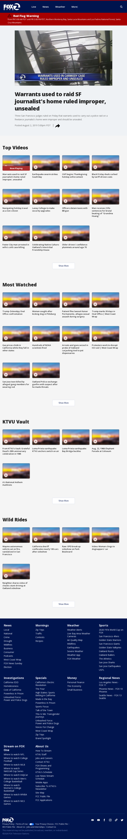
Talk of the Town (44, 710)
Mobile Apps (41, 782)
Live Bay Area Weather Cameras (78, 635)
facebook (104, 820)
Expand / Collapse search (121, 6)
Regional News (109, 678)
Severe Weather (75, 651)
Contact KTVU (42, 761)
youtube (98, 820)
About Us (41, 746)
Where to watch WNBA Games (15, 796)
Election (8, 667)
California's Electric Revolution (44, 684)
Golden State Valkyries (110, 647)
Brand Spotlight (43, 738)
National (8, 633)
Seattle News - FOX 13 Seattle (110, 697)
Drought (8, 640)
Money (72, 678)
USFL (101, 669)
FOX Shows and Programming (43, 767)
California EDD (11, 682)
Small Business (74, 689)
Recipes (39, 640)
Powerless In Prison (14, 693)
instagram (110, 820)
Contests (39, 637)
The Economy (74, 686)
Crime (7, 637)
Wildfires (8, 644)
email (92, 820)
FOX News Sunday (13, 663)
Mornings (42, 625)
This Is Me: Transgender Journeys (47, 715)
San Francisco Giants (109, 643)
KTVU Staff (40, 754)
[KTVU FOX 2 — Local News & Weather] (14, 6)
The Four (40, 688)
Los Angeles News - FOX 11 (109, 684)
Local (6, 629)
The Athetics (105, 658)
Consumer (9, 652)
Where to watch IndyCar (16, 774)
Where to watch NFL (14, 754)
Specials (40, 678)
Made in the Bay (43, 699)
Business (8, 648)
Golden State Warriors (110, 640)
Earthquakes (73, 647)
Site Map (39, 792)
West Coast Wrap (12, 659)
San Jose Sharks (107, 662)
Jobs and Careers (44, 758)
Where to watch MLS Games (14, 802)
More (74, 6)
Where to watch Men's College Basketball (15, 780)
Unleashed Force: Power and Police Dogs (15, 698)
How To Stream (43, 750)
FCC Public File (42, 796)
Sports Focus (42, 706)
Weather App (73, 654)
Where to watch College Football (16, 759)
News (7, 625)
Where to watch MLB (14, 764)
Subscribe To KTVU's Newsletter (45, 787)
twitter (122, 820)
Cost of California (12, 689)
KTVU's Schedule (43, 772)
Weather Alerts (74, 629)
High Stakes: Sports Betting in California (45, 694)
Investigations (14, 678)
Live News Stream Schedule (44, 777)
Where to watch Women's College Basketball (12, 788)
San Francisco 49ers (109, 636)
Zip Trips (39, 629)
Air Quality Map (75, 640)
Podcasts (8, 655)
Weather (73, 625)
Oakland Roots (106, 651)
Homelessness (11, 686)
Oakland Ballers (107, 654)
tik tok (116, 820)
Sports (103, 625)
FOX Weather (74, 658)
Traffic (38, 633)
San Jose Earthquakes (110, 666)
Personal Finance (75, 682)
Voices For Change (44, 727)
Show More (64, 266)
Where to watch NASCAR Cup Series (13, 770)
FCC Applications (43, 800)
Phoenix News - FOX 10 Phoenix (111, 690)
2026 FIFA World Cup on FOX (111, 631)
